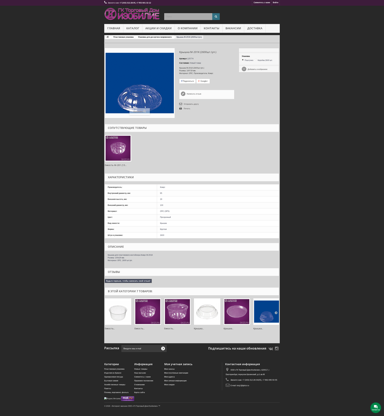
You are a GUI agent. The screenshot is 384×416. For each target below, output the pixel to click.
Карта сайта (139, 392)
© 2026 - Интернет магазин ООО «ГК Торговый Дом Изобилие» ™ (132, 406)
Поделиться (188, 81)
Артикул (183, 59)
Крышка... (199, 328)
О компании (188, 28)
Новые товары (140, 369)
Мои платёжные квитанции (176, 373)
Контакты (211, 28)
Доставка (254, 28)
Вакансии (233, 28)
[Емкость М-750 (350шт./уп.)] (177, 311)
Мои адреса (169, 377)
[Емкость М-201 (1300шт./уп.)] (118, 148)
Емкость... (110, 328)
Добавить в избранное (257, 69)
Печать (187, 109)
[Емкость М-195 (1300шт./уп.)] (118, 311)
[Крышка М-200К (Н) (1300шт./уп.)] (207, 311)
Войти (275, 3)
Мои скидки (169, 385)
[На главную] (107, 37)
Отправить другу (191, 104)
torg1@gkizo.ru (243, 385)
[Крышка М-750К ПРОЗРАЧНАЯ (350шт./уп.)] (237, 311)
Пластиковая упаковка (114, 369)
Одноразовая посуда (113, 377)
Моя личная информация (175, 381)
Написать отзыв (193, 94)
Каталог (132, 28)
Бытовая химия (111, 381)
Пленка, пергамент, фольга (116, 392)
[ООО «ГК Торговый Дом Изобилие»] (132, 14)
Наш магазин (140, 373)
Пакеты (107, 388)
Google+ (204, 81)
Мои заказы (169, 369)
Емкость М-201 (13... (115, 165)
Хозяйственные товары (114, 385)
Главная (113, 28)
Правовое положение (143, 381)
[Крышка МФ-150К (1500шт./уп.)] (266, 311)
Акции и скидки (158, 28)
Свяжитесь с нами (262, 3)
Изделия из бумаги (112, 373)
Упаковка (246, 56)
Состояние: (184, 63)
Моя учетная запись (178, 364)
